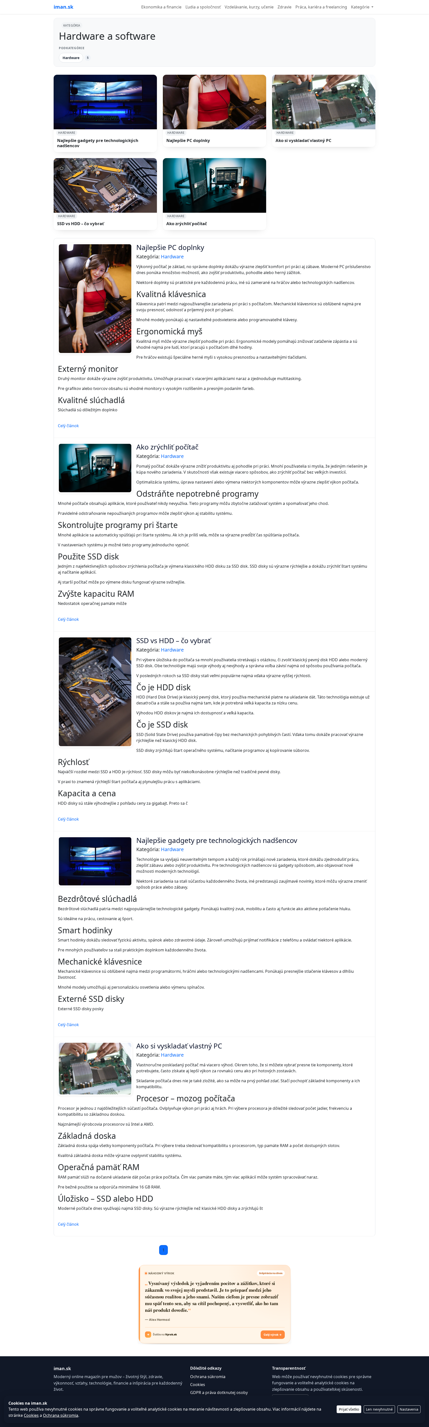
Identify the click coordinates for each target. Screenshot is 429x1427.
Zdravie (284, 7)
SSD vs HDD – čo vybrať (80, 223)
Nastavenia (409, 1409)
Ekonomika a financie (161, 7)
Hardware (71, 57)
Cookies (197, 1384)
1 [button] (163, 1250)
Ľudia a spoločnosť (203, 7)
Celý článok (68, 425)
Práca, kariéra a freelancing (321, 7)
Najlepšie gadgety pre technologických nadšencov (97, 143)
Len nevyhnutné (379, 1409)
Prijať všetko (349, 1409)
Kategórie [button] (360, 7)
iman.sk (63, 6)
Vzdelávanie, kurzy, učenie (249, 7)
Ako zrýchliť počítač (186, 223)
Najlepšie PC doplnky (188, 140)
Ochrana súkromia (207, 1376)
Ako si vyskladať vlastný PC (303, 140)
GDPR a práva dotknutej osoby (219, 1392)
